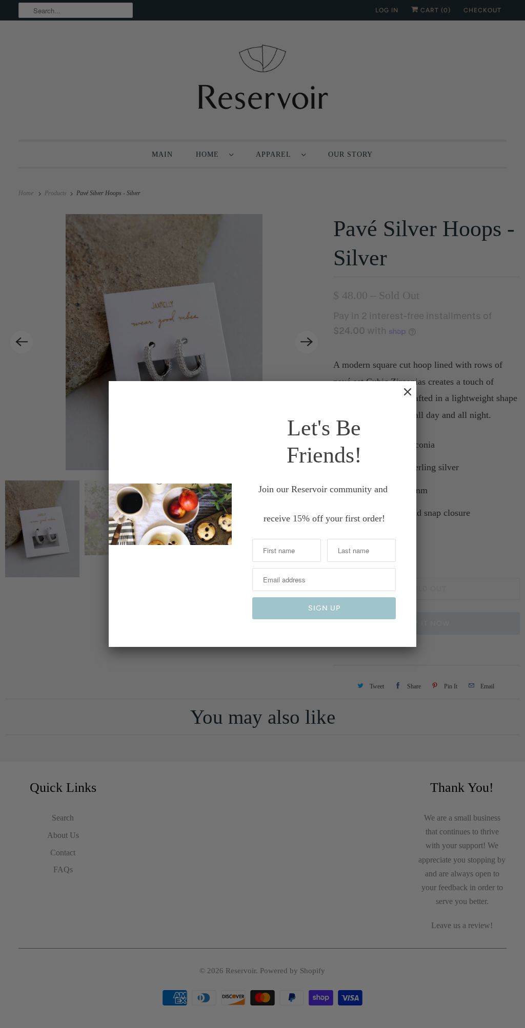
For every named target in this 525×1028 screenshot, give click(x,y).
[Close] (402, 397)
